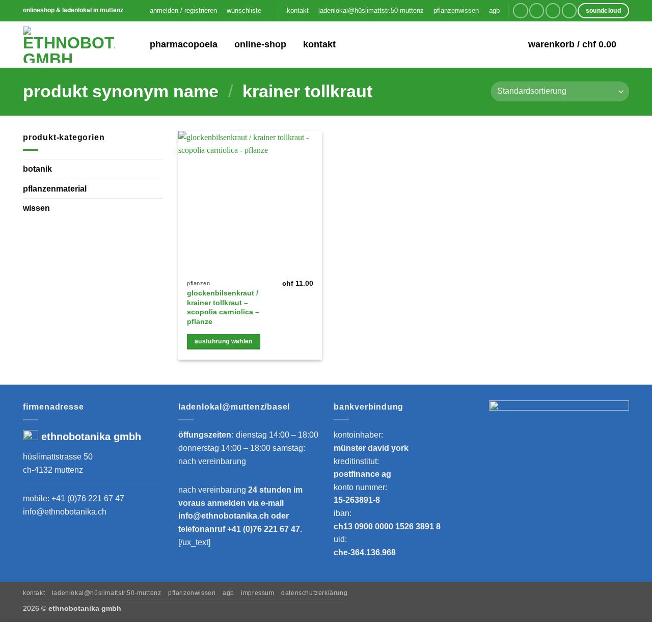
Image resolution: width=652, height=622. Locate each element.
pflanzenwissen (456, 10)
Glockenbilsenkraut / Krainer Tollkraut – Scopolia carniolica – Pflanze (223, 307)
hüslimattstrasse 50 (58, 456)
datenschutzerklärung (314, 593)
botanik (37, 169)
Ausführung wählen (224, 341)
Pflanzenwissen (192, 593)
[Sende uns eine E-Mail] (553, 10)
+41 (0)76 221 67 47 (87, 498)
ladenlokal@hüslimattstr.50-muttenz (371, 10)
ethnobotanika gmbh (91, 436)
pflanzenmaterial (55, 188)
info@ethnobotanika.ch (64, 511)
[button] (183, 10)
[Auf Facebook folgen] (520, 10)
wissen (36, 208)
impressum (258, 593)
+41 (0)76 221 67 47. (264, 529)
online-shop (260, 44)
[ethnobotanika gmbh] (69, 44)
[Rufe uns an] (569, 10)
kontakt (298, 10)
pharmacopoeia (184, 44)
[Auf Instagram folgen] (536, 10)
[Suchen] (135, 44)
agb (494, 10)
